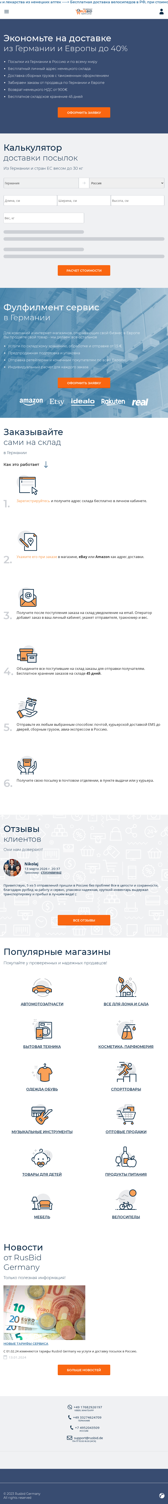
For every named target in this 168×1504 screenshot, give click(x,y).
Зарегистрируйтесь (33, 500)
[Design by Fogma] (161, 1495)
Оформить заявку (84, 113)
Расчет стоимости (84, 271)
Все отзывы (84, 920)
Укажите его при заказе (37, 556)
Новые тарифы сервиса (26, 1344)
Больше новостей (84, 1370)
